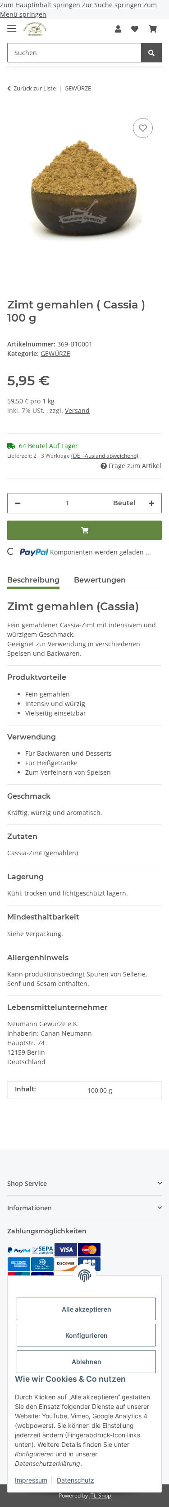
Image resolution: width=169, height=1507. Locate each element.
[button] (118, 29)
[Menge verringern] (17, 503)
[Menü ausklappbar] (11, 24)
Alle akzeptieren (86, 1309)
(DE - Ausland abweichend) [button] (104, 456)
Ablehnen (86, 1361)
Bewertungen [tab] (100, 580)
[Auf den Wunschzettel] (143, 128)
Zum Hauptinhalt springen (41, 4)
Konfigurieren (86, 1335)
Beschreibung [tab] (33, 580)
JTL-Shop (100, 1495)
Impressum (31, 1480)
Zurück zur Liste (35, 88)
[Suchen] (151, 52)
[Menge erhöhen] (151, 503)
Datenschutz (75, 1480)
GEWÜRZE (55, 353)
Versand (77, 410)
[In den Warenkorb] (84, 530)
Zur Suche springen (112, 4)
